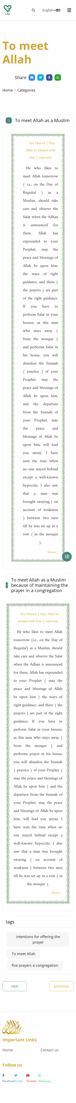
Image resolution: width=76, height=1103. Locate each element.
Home (7, 90)
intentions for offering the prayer (38, 939)
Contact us (50, 1049)
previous (61, 986)
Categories (26, 90)
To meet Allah (23, 953)
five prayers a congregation (35, 965)
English (47, 10)
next (14, 986)
